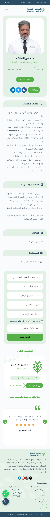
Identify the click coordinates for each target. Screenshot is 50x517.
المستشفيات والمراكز (37, 487)
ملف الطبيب (15, 385)
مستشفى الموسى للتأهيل (26, 378)
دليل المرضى (17, 493)
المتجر (30, 2)
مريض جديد (36, 321)
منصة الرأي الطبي (15, 490)
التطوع (36, 2)
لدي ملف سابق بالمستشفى (18, 321)
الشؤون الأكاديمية (16, 496)
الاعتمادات (41, 496)
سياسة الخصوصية (38, 499)
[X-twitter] (30, 478)
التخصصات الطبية (15, 487)
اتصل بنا (23, 2)
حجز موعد (24, 337)
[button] (24, 90)
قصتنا (43, 493)
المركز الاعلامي (40, 490)
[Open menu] (7, 10)
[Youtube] (23, 478)
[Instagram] (27, 478)
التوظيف (43, 2)
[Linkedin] (19, 478)
